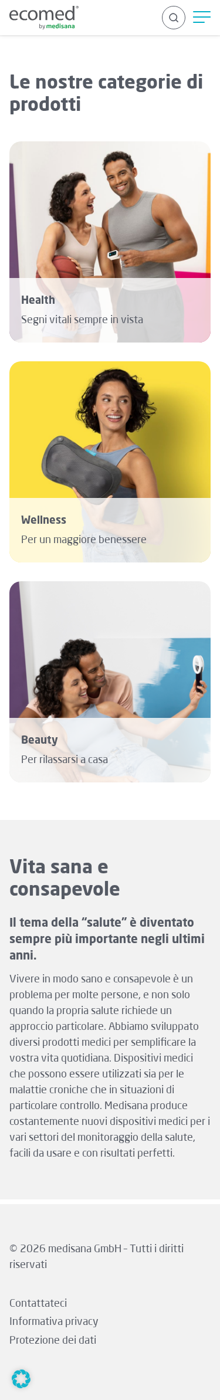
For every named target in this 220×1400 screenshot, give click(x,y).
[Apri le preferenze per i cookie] (21, 1385)
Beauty (39, 740)
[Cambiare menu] (202, 17)
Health (38, 301)
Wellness (43, 521)
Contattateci (38, 1304)
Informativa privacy (54, 1322)
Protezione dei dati (52, 1340)
